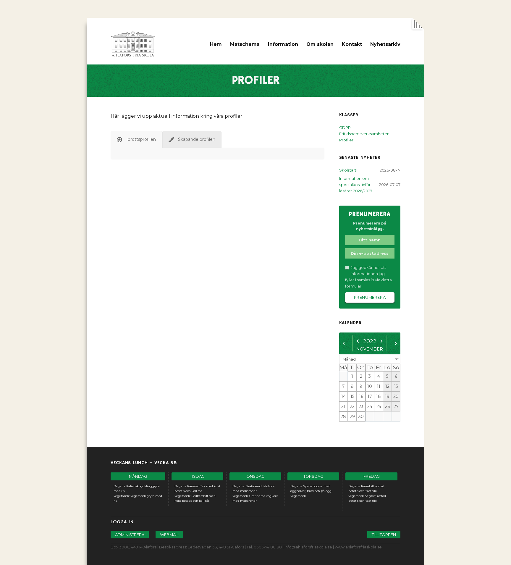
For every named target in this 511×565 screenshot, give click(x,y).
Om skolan (320, 44)
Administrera (129, 534)
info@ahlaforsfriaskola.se (308, 547)
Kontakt (352, 44)
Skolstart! (348, 170)
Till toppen (384, 534)
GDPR (345, 127)
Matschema (245, 44)
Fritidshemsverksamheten (364, 133)
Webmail (169, 534)
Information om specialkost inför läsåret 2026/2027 (355, 184)
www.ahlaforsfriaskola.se (358, 547)
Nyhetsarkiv (385, 44)
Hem (216, 44)
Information (283, 44)
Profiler (346, 140)
